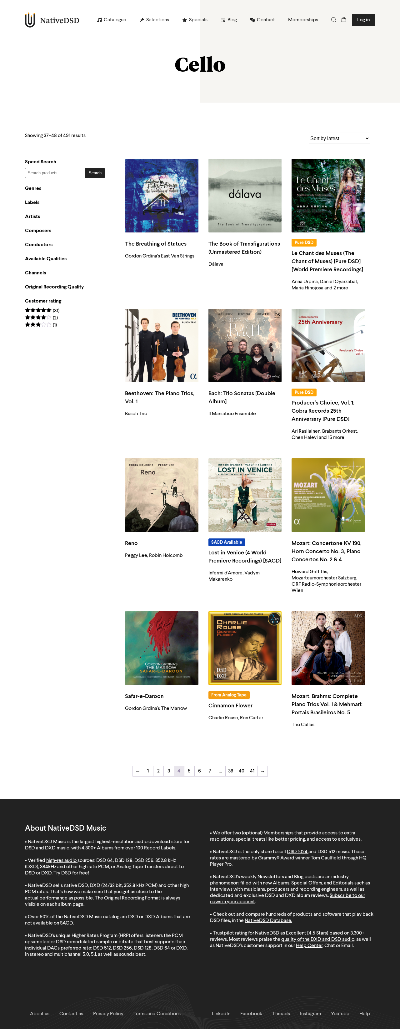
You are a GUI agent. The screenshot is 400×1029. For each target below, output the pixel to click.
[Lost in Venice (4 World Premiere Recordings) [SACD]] (245, 495)
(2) (41, 318)
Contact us (71, 1013)
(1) (41, 325)
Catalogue (115, 20)
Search (95, 173)
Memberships (303, 20)
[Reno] (161, 495)
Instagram (310, 1013)
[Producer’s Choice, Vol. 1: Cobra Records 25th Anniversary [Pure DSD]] (328, 345)
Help (364, 1013)
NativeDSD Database (268, 920)
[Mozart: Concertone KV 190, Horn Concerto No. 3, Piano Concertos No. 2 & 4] (328, 495)
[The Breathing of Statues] (161, 195)
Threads (281, 1013)
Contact (266, 20)
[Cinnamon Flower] (245, 648)
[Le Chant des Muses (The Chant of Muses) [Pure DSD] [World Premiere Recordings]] (328, 195)
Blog (232, 20)
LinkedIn (221, 1013)
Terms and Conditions (157, 1013)
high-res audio (61, 860)
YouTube (340, 1013)
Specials (198, 20)
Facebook (251, 1013)
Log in (363, 20)
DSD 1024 (297, 851)
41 (252, 771)
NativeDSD (52, 20)
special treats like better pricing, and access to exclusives (298, 839)
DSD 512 (326, 851)
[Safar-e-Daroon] (161, 648)
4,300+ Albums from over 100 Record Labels (128, 848)
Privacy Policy (108, 1013)
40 (241, 771)
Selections (157, 20)
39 (230, 771)
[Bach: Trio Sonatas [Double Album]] (245, 345)
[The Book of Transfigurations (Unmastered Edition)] (245, 195)
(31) (42, 311)
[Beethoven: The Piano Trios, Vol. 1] (161, 345)
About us (39, 1013)
